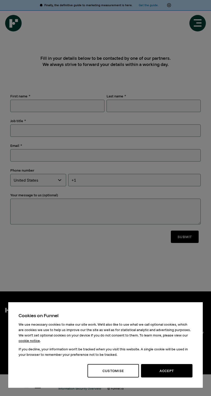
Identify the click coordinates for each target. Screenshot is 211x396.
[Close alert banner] (169, 5)
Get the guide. (149, 5)
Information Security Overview (79, 388)
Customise (113, 370)
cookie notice (29, 340)
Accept (167, 370)
